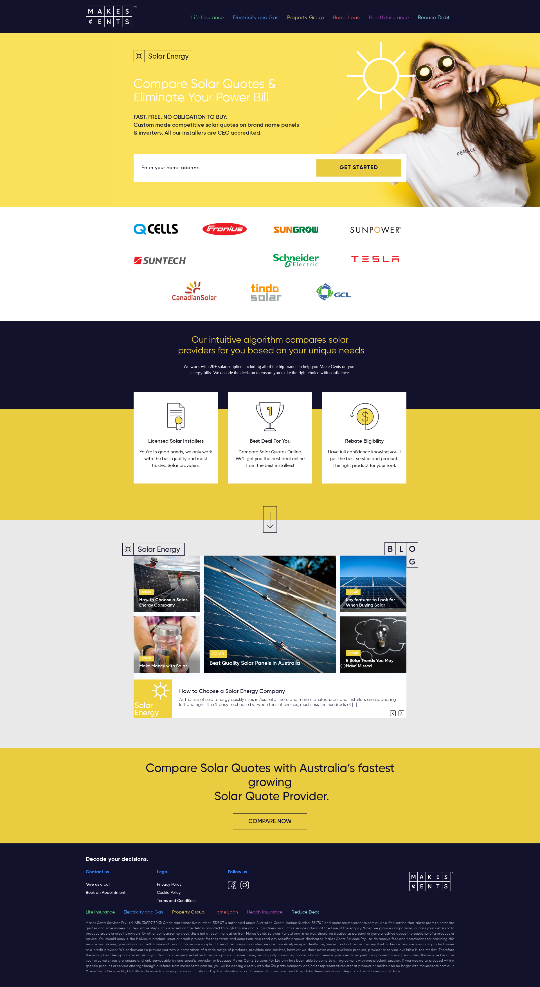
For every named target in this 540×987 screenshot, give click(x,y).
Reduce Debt (434, 17)
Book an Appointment (105, 893)
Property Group (305, 17)
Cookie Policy (169, 893)
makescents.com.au (363, 923)
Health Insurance (389, 17)
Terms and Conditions (176, 901)
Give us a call (98, 884)
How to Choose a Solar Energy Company (232, 691)
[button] (393, 713)
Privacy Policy (169, 884)
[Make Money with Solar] (167, 644)
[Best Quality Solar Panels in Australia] (270, 614)
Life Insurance (207, 17)
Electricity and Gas (255, 17)
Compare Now (270, 822)
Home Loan (346, 17)
